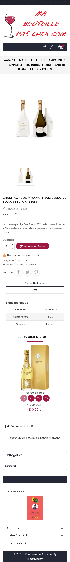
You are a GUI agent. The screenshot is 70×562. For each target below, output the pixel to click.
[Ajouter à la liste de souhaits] (38, 398)
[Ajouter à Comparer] (31, 398)
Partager (18, 272)
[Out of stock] (23, 398)
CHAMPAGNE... (35, 405)
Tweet (27, 272)
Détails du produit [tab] (35, 283)
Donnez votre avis (15, 209)
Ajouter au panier (33, 246)
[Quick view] (46, 398)
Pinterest (36, 272)
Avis (35, 289)
